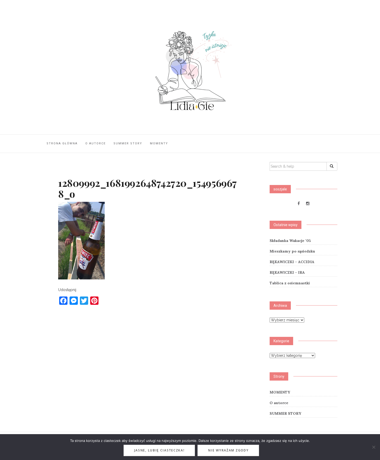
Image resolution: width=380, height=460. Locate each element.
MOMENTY (159, 143)
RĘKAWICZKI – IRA (287, 272)
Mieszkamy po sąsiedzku (292, 251)
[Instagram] (308, 203)
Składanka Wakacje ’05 (290, 240)
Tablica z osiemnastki (290, 283)
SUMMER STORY (127, 143)
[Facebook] (298, 203)
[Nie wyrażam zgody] (373, 447)
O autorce (95, 143)
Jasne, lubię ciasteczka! (159, 450)
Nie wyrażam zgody (228, 450)
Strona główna (62, 143)
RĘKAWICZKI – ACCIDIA (292, 261)
